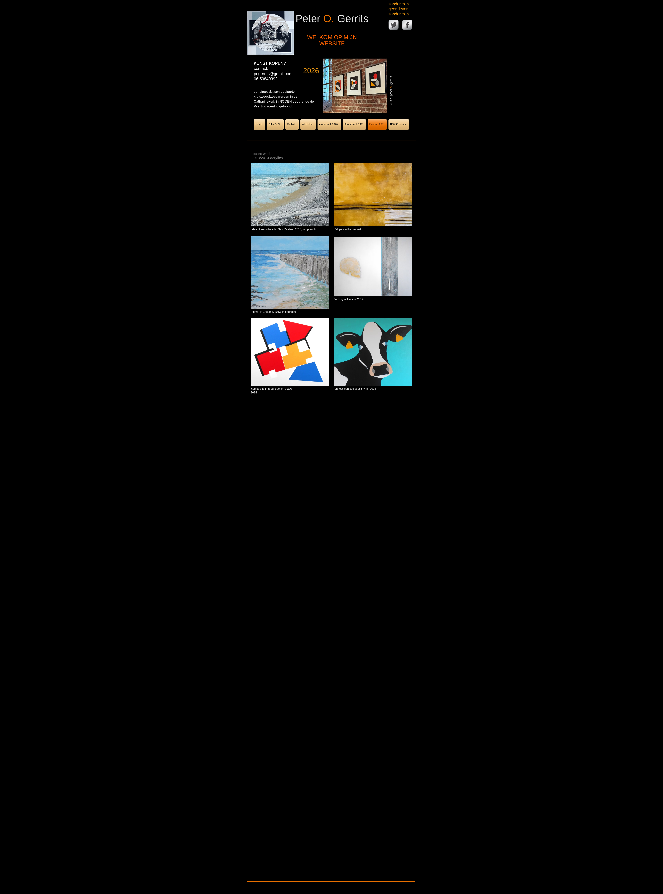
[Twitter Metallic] (393, 25)
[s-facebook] (407, 25)
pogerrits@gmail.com (273, 73)
